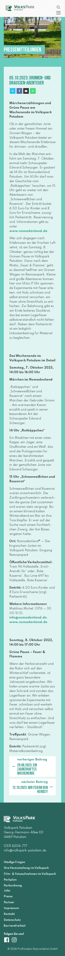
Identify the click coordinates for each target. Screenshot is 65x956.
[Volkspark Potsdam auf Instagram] (14, 940)
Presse (8, 896)
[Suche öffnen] (58, 7)
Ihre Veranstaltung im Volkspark (26, 868)
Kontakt (9, 914)
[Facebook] (19, 91)
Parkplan (10, 879)
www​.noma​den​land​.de (28, 231)
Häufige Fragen (14, 862)
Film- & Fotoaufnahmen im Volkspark (30, 874)
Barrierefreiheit (15, 925)
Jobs (7, 890)
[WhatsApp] (33, 91)
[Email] (26, 91)
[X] (12, 91)
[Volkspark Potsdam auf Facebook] (7, 940)
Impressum (11, 908)
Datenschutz (12, 920)
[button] (58, 12)
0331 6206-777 (15, 846)
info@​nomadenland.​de (28, 617)
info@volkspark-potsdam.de (25, 850)
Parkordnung (13, 885)
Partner (9, 902)
